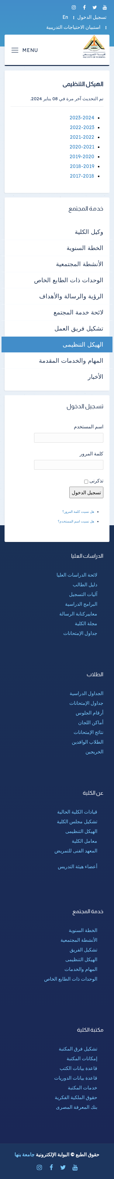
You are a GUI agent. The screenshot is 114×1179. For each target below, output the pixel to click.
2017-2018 (82, 176)
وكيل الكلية (89, 231)
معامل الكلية (84, 841)
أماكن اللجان (90, 722)
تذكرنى (96, 481)
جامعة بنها (25, 1154)
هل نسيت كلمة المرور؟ (78, 511)
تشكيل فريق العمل (78, 328)
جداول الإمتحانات (80, 633)
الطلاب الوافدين (87, 742)
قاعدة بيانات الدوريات (75, 1078)
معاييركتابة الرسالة (78, 614)
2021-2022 (82, 137)
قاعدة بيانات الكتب (78, 1068)
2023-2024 (82, 118)
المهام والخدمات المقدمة (71, 360)
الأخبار (95, 376)
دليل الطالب (85, 584)
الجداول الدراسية (86, 693)
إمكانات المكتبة (82, 1058)
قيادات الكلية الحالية (77, 812)
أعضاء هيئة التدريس (77, 866)
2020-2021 (82, 147)
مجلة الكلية (86, 623)
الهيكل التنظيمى (83, 344)
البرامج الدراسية (81, 604)
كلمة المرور (91, 454)
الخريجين (94, 752)
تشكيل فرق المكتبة (78, 1049)
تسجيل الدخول (91, 17)
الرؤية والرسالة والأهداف (71, 296)
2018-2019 (82, 166)
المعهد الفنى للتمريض (75, 851)
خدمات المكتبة (82, 1088)
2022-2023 (82, 127)
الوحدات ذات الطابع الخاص (68, 280)
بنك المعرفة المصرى (76, 1107)
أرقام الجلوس (89, 713)
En (65, 17)
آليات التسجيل (83, 594)
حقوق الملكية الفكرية (76, 1097)
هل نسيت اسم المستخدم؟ (76, 521)
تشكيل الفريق (83, 950)
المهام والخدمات (80, 969)
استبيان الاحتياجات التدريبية (73, 27)
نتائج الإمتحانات (88, 732)
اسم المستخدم (88, 426)
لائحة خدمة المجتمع (78, 312)
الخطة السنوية (85, 248)
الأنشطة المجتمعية (79, 264)
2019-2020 (82, 156)
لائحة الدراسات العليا (77, 575)
